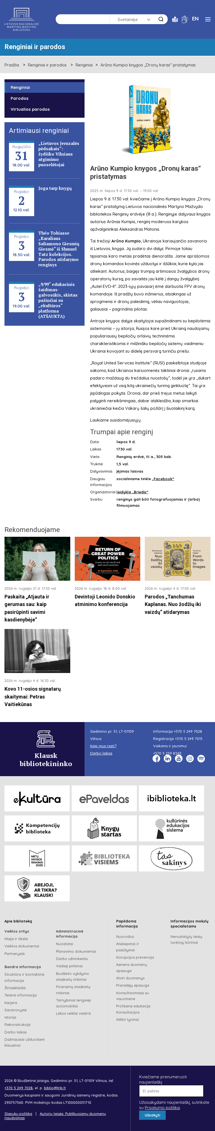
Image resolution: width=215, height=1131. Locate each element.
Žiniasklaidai (15, 988)
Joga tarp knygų (55, 188)
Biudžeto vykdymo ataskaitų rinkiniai (72, 976)
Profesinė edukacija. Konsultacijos (133, 1009)
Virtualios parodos (30, 109)
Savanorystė (15, 1010)
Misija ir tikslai (16, 938)
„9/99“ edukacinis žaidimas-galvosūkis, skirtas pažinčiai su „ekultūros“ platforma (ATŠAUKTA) (58, 300)
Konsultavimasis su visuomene (132, 996)
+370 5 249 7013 (188, 738)
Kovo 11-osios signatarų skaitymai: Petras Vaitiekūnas (32, 696)
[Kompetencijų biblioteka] (37, 828)
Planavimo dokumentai (76, 951)
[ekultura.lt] (37, 798)
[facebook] (156, 758)
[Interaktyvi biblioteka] (171, 798)
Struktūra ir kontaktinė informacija (24, 977)
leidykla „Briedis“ (132, 492)
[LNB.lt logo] (21, 19)
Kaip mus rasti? (103, 746)
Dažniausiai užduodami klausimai (24, 1042)
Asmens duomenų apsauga (131, 967)
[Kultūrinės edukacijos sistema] (171, 828)
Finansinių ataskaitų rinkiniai (73, 989)
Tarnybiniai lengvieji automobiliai (73, 1003)
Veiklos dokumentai (21, 946)
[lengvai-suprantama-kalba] (175, 19)
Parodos (20, 98)
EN (195, 18)
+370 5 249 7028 (188, 731)
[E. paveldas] (104, 798)
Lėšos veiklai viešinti (73, 1013)
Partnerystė (14, 953)
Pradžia (11, 65)
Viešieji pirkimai (69, 966)
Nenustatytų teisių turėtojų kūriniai (186, 939)
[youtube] (179, 758)
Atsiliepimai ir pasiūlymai (127, 947)
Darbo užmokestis (72, 958)
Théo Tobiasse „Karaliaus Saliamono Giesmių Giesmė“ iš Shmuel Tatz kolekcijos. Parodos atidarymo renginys (58, 248)
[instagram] (190, 758)
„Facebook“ (163, 479)
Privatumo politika (162, 1107)
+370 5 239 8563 (167, 753)
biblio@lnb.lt (55, 1088)
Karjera (10, 1002)
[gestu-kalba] (185, 19)
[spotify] (201, 758)
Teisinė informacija (20, 995)
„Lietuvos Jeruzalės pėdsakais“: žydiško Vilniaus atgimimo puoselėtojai (58, 153)
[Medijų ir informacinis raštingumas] (37, 888)
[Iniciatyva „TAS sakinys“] (171, 858)
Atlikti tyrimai (127, 1019)
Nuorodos (125, 936)
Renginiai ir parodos (47, 65)
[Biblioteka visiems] (104, 858)
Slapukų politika (18, 1113)
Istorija (10, 1017)
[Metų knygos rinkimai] (37, 858)
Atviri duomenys (130, 978)
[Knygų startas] (104, 828)
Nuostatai (64, 944)
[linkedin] (167, 758)
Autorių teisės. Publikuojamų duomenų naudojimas (55, 1115)
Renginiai (84, 65)
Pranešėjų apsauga (132, 985)
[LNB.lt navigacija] (208, 19)
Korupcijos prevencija (135, 957)
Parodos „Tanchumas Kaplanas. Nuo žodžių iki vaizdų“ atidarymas (173, 604)
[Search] (161, 19)
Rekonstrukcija (17, 1024)
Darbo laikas (15, 1032)
